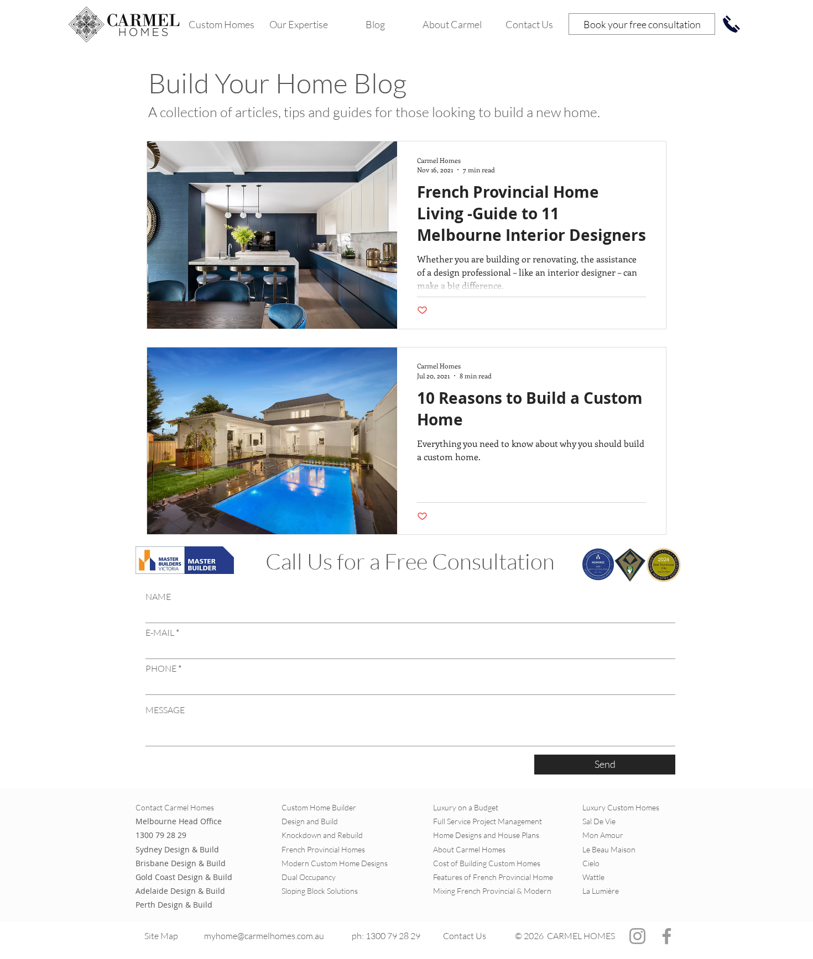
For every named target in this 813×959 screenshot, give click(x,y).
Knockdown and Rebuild (322, 835)
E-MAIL (159, 632)
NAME (158, 596)
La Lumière (600, 890)
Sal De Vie (599, 821)
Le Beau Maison (608, 849)
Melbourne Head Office (179, 821)
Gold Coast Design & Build (184, 877)
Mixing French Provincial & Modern (492, 890)
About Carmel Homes (469, 849)
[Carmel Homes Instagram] (637, 936)
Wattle (593, 877)
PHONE (160, 668)
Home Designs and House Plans (486, 835)
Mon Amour (602, 835)
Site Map (162, 935)
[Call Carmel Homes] (731, 24)
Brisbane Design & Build (181, 863)
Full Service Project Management (487, 821)
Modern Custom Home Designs (335, 863)
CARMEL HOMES (581, 935)
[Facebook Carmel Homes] (667, 936)
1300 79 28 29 (161, 835)
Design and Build (310, 821)
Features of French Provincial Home (493, 877)
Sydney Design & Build (177, 849)
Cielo (591, 863)
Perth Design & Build (174, 904)
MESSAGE (165, 709)
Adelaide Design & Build (180, 891)
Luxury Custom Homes (620, 807)
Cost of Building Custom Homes (486, 863)
